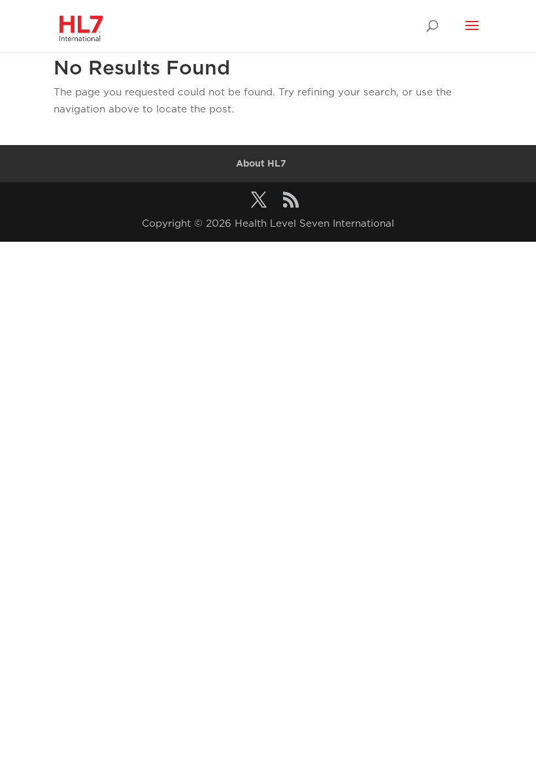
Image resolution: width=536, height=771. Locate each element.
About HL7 (261, 163)
